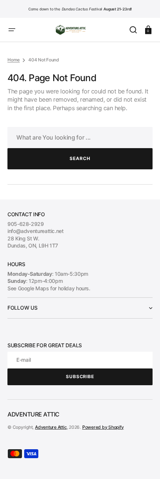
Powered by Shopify (103, 427)
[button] (12, 30)
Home (13, 60)
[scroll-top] (144, 463)
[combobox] (80, 137)
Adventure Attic (51, 427)
